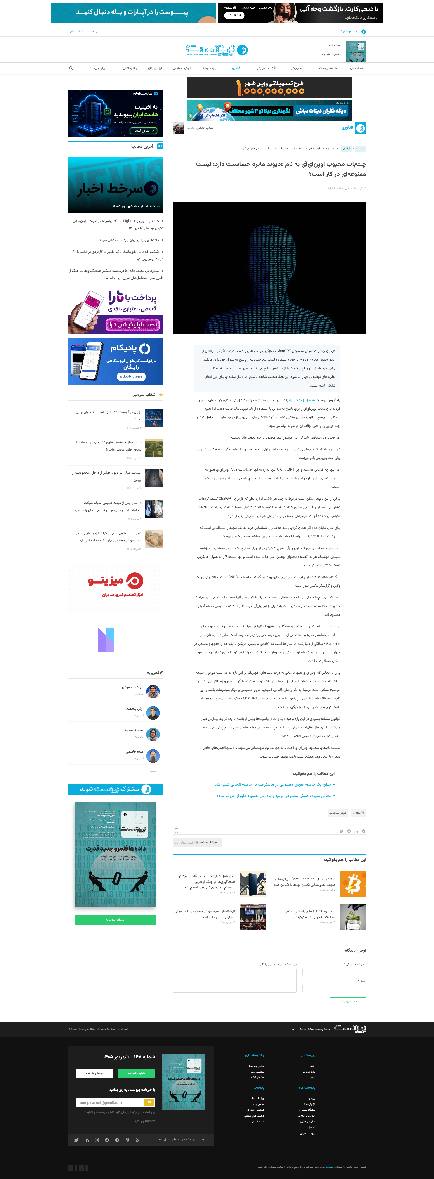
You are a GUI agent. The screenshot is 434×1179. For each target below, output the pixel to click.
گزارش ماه (309, 1104)
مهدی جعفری (200, 127)
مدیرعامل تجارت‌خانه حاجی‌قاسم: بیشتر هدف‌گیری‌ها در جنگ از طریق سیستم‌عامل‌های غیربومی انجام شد (207, 882)
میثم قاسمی (135, 752)
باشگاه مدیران (307, 1110)
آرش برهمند (135, 709)
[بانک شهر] (269, 87)
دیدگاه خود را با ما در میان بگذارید (278, 964)
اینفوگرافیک (257, 1077)
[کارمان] (115, 639)
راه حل (311, 1127)
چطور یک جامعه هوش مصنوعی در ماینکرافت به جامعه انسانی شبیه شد (273, 785)
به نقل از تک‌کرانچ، (302, 400)
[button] (71, 68)
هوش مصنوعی (338, 813)
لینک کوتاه (187, 842)
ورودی (311, 1098)
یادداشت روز (308, 1072)
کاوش (312, 1077)
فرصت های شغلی (254, 1116)
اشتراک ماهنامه (330, 55)
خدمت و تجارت (306, 1116)
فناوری (347, 127)
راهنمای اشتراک (349, 31)
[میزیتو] (115, 588)
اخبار (312, 1066)
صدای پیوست (256, 1066)
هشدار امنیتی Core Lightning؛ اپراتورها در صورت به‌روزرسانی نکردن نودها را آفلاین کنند (304, 882)
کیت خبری (258, 1122)
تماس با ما (258, 1104)
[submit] (149, 1102)
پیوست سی (257, 1072)
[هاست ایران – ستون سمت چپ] (115, 113)
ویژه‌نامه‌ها (258, 1098)
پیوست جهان (307, 1133)
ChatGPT (358, 813)
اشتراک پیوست (115, 919)
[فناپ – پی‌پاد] (115, 361)
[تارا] (115, 310)
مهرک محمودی (133, 687)
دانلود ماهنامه (136, 1073)
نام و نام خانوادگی (356, 964)
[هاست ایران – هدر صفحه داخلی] (269, 110)
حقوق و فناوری (307, 1122)
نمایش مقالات (94, 1073)
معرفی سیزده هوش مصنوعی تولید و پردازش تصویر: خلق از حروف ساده (274, 796)
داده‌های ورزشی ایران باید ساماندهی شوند (129, 240)
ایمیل (363, 981)
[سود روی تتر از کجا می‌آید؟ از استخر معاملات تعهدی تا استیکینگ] (353, 929)
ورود (94, 31)
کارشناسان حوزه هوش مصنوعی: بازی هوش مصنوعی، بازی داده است (204, 914)
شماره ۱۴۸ (335, 45)
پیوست (360, 149)
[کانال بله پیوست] (133, 13)
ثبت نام (75, 31)
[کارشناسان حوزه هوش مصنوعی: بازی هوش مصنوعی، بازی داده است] (253, 929)
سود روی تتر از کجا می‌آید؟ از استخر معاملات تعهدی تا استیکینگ (310, 914)
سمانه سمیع (134, 730)
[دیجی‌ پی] (300, 13)
